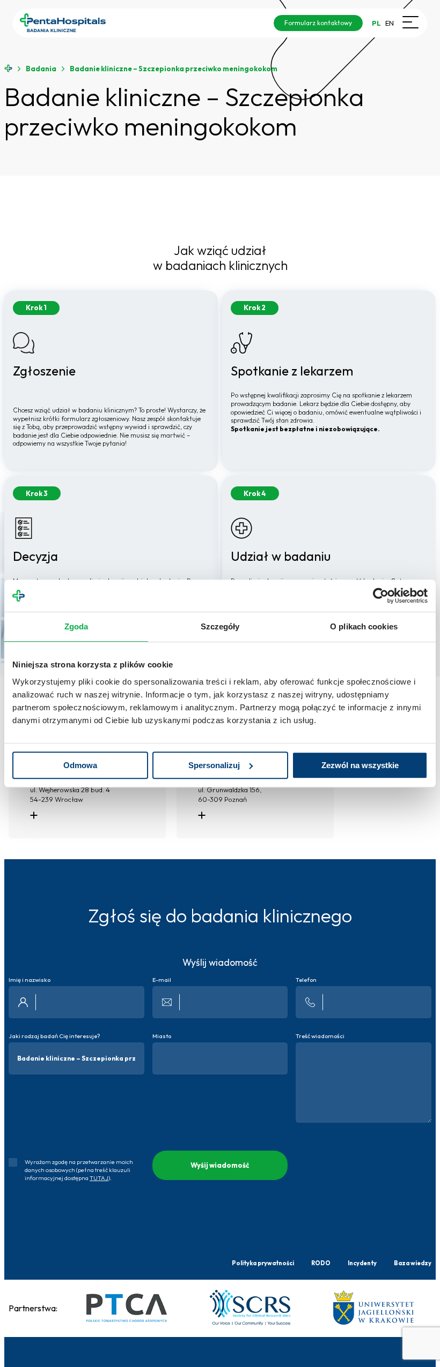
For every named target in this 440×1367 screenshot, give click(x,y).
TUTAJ (99, 1178)
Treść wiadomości (320, 1036)
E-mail (161, 980)
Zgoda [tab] (76, 626)
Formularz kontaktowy (318, 23)
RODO (321, 1263)
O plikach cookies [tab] (364, 626)
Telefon (306, 980)
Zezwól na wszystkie (360, 765)
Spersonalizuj (214, 765)
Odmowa (80, 765)
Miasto (161, 1036)
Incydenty (362, 1263)
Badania (41, 68)
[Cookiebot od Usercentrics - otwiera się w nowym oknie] (381, 596)
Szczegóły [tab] (220, 626)
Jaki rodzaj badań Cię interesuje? (54, 1036)
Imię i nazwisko (29, 980)
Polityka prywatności (263, 1263)
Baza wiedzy (412, 1263)
